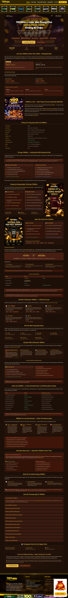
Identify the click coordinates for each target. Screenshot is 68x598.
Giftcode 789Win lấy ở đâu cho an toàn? (12, 524)
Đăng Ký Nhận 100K (12, 565)
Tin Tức (56, 2)
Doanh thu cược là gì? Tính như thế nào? (12, 508)
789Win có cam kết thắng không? (11, 540)
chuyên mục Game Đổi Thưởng (51, 302)
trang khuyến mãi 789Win (15, 347)
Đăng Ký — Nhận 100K (29, 42)
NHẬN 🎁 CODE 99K (60, 593)
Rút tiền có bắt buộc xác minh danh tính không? (14, 521)
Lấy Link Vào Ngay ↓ (41, 42)
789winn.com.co (10, 64)
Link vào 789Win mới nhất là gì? (11, 505)
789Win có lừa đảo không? (10, 537)
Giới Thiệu (33, 2)
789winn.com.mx (40, 64)
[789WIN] (8, 2)
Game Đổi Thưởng (41, 2)
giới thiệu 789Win (34, 115)
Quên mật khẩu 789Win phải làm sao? (12, 530)
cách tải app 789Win (19, 180)
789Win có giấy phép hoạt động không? (12, 511)
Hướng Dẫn (50, 2)
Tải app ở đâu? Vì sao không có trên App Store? (13, 514)
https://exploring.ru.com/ (35, 581)
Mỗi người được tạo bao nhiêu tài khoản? (12, 527)
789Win (26, 104)
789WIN (28, 2)
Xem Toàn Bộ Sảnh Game (24, 565)
